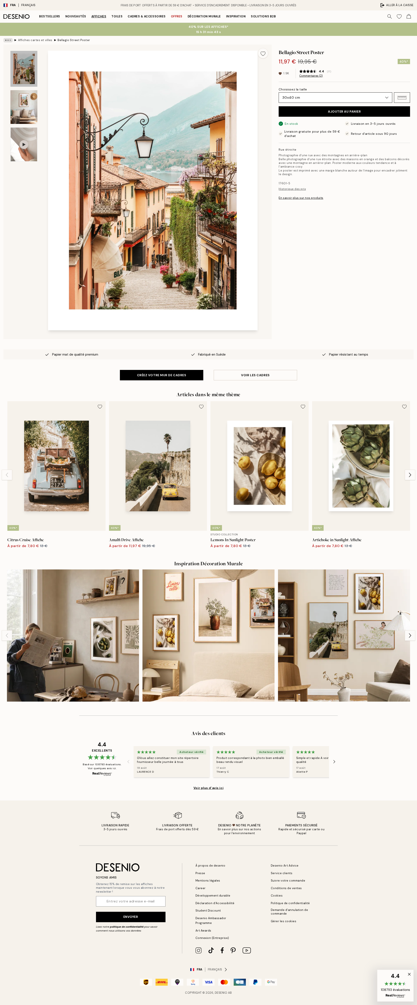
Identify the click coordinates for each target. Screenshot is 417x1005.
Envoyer (130, 917)
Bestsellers (49, 16)
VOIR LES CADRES (255, 375)
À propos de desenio (210, 865)
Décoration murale (204, 16)
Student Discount (208, 910)
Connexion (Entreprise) (212, 938)
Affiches (98, 16)
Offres (176, 16)
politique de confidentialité (127, 926)
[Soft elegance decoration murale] (344, 635)
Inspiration (236, 16)
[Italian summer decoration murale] (208, 635)
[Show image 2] (23, 107)
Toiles (116, 16)
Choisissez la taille (293, 89)
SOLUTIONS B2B (263, 16)
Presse (200, 873)
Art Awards (203, 930)
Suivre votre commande (288, 880)
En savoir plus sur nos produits (301, 198)
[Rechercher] (389, 16)
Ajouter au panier (344, 111)
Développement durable (212, 895)
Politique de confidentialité (290, 903)
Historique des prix (292, 189)
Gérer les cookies (283, 921)
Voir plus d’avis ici (208, 788)
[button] (402, 97)
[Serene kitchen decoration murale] (73, 635)
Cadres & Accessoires (146, 16)
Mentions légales (207, 880)
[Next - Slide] (410, 475)
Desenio (221, 993)
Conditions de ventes (286, 888)
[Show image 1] (23, 69)
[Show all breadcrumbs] (8, 40)
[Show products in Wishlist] (399, 16)
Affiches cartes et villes (35, 40)
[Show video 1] (23, 144)
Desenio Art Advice (285, 865)
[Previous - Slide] (7, 475)
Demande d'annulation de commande (289, 911)
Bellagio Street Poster (74, 40)
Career (200, 888)
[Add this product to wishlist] (263, 53)
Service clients (282, 873)
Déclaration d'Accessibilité (215, 903)
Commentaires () (311, 76)
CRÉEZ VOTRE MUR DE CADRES (161, 375)
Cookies (277, 895)
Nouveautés (75, 16)
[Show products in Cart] (409, 16)
